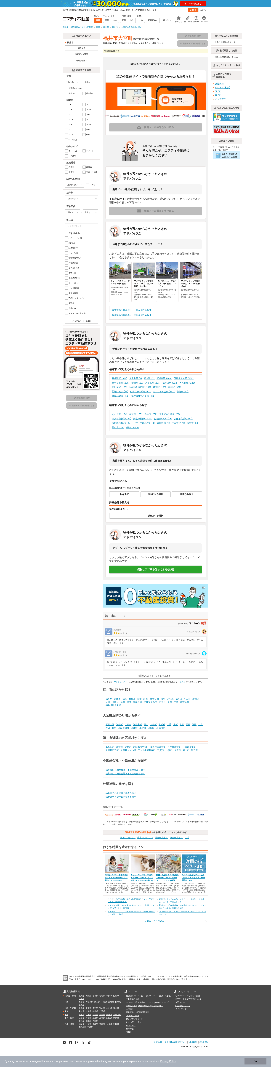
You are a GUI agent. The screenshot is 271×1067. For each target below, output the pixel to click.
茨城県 (111, 1002)
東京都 (81, 1002)
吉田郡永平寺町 (169, 414)
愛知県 (81, 1011)
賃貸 (128, 996)
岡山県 (88, 1018)
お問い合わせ (180, 1002)
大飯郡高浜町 (183, 418)
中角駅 (183, 391)
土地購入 (130, 1009)
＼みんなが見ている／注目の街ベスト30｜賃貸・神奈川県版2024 (193, 878)
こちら (183, 682)
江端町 (119, 724)
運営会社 (157, 1042)
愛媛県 (88, 1021)
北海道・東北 (70, 996)
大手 (169, 724)
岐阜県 (88, 1011)
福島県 (81, 999)
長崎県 (95, 1024)
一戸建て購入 (131, 1006)
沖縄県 (90, 1027)
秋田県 (109, 996)
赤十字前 (154, 698)
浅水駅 (149, 378)
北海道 (81, 996)
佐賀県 (88, 1024)
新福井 (132, 698)
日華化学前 (142, 698)
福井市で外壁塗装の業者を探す (121, 793)
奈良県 (109, 1015)
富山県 (102, 1008)
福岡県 (81, 1024)
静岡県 (95, 1011)
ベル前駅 (187, 382)
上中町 (142, 728)
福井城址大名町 (113, 705)
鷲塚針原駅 (120, 391)
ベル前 (187, 698)
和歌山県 (117, 1015)
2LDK (218, 95)
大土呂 (117, 698)
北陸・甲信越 (70, 1008)
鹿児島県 (82, 1027)
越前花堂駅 (121, 396)
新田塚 (195, 698)
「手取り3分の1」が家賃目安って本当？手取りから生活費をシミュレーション (116, 878)
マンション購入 (132, 1002)
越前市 (135, 414)
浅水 (124, 698)
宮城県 (102, 996)
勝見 (114, 728)
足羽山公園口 (112, 702)
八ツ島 (170, 698)
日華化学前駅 (184, 378)
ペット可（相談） (222, 87)
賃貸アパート (151, 996)
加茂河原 (160, 728)
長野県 (95, 1008)
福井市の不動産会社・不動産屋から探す (131, 310)
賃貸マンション (137, 996)
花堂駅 (159, 387)
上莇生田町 (123, 728)
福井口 (178, 698)
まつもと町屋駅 (164, 391)
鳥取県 (95, 1018)
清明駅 (137, 382)
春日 (108, 728)
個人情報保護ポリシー (175, 1042)
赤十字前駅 (121, 382)
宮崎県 (116, 1024)
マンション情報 (132, 1015)
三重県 (102, 1011)
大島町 (153, 724)
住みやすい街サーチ (134, 1019)
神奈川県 (89, 1002)
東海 (66, 1011)
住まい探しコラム (133, 1022)
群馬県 (81, 1005)
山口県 (109, 1018)
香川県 (81, 1021)
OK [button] (255, 1061)
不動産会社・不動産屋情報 (137, 1012)
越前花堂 (184, 702)
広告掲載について (182, 1006)
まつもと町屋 (165, 702)
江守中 (128, 724)
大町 (175, 724)
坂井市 (150, 414)
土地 (187, 837)
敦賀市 (163, 423)
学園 (194, 724)
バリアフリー (221, 99)
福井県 (116, 1008)
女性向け (219, 83)
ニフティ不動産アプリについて (188, 999)
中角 (176, 702)
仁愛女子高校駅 (140, 391)
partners (63, 1061)
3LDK (218, 91)
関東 (66, 1002)
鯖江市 (132, 427)
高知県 (95, 1021)
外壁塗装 (130, 1029)
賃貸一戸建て (164, 996)
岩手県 (95, 996)
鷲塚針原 (137, 702)
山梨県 (88, 1008)
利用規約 (193, 1042)
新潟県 (81, 1008)
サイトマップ (180, 1009)
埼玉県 (97, 1002)
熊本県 (102, 1024)
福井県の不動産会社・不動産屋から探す (131, 315)
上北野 (134, 728)
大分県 (109, 1024)
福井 (129, 702)
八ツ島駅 (153, 382)
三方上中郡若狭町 (144, 423)
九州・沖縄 (69, 1024)
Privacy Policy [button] (168, 1061)
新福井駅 (164, 378)
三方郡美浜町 (163, 418)
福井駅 (174, 387)
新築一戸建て (161, 837)
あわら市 (119, 414)
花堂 (123, 702)
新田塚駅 (119, 387)
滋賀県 (102, 1015)
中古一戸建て (176, 837)
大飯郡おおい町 (121, 423)
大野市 (193, 423)
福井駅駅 (119, 378)
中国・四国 (69, 1018)
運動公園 (110, 724)
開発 (188, 724)
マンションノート (121, 682)
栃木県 (118, 1002)
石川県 (109, 1008)
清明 (163, 698)
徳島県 (116, 1018)
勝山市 (118, 427)
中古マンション (145, 837)
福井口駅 (170, 382)
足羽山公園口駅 (140, 387)
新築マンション (128, 837)
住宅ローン (131, 1025)
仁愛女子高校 (150, 702)
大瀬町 (162, 724)
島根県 (102, 1018)
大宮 (182, 724)
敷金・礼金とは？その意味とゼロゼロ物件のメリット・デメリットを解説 (167, 878)
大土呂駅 (135, 378)
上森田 (151, 728)
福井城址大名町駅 (143, 396)
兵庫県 (88, 1015)
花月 (200, 724)
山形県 (116, 996)
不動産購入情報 (132, 999)
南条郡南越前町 (121, 418)
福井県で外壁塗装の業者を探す (121, 797)
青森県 (88, 996)
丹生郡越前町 (142, 418)
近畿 (66, 1015)
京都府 (95, 1015)
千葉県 (104, 1002)
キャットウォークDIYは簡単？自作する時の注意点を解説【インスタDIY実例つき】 (143, 878)
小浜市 (178, 423)
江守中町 (137, 724)
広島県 (81, 1018)
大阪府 (81, 1015)
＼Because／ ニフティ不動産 (187, 996)
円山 (146, 724)
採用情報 (203, 1042)
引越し (129, 1032)
